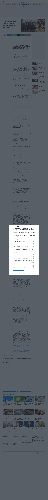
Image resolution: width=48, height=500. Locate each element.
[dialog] (24, 250)
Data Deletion (19, 273)
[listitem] (24, 239)
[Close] (37, 226)
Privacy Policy (28, 273)
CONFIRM (18, 270)
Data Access (24, 273)
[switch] (33, 241)
